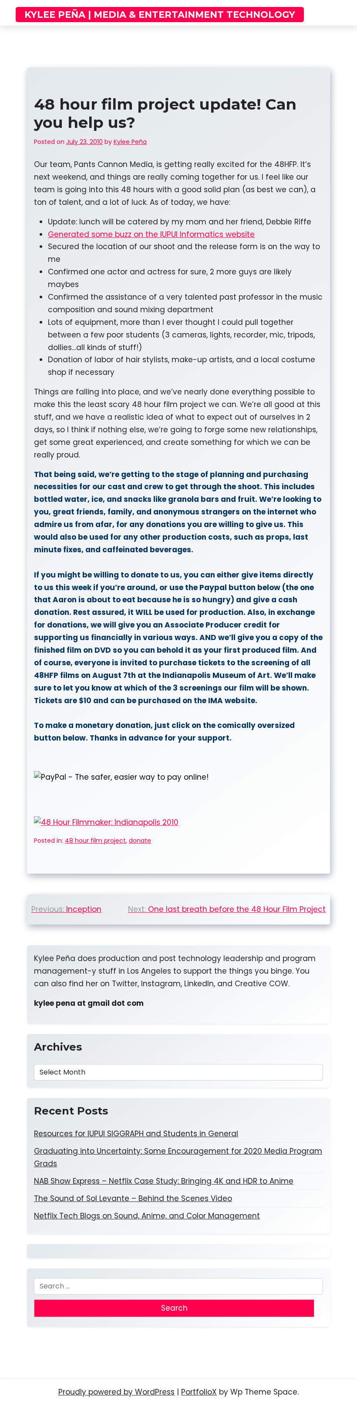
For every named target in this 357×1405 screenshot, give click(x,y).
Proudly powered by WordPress (116, 1392)
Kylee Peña (130, 141)
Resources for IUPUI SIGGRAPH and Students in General (136, 1133)
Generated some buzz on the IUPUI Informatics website (151, 234)
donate (140, 840)
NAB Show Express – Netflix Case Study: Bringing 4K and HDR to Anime (163, 1181)
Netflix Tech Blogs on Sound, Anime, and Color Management (147, 1216)
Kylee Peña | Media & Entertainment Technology (159, 14)
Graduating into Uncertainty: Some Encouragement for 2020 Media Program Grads (178, 1157)
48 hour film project (95, 840)
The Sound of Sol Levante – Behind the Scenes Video (133, 1198)
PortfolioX (199, 1392)
